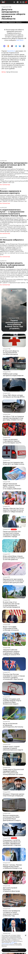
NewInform (11, 51)
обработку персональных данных (9, 943)
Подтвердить (14, 950)
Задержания (11, 22)
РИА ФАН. (20, 40)
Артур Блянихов (12, 72)
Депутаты (18, 22)
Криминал (4, 22)
